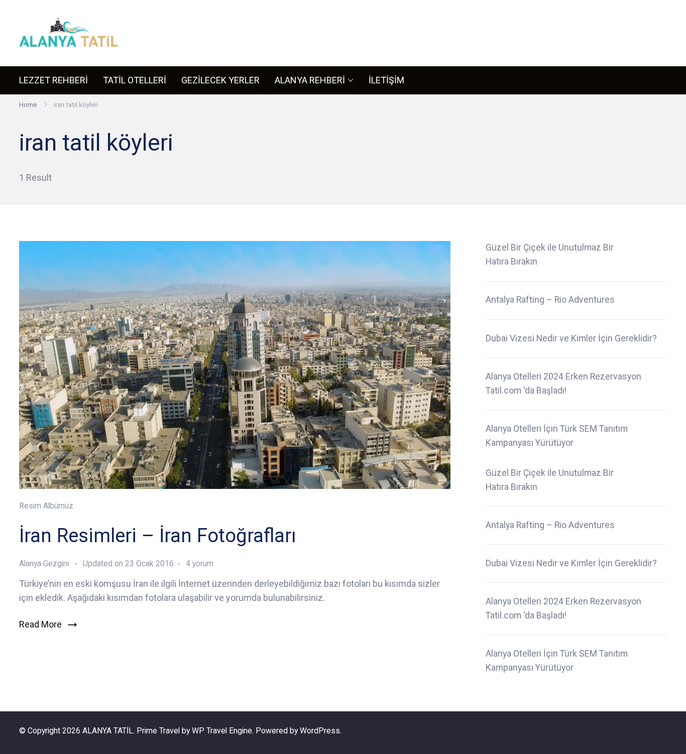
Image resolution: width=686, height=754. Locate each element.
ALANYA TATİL (107, 730)
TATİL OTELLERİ (134, 80)
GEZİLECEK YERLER (220, 80)
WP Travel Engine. (223, 730)
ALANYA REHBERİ (310, 80)
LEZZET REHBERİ (53, 80)
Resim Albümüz (46, 506)
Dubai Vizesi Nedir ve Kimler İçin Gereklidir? (571, 338)
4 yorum (198, 563)
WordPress (320, 730)
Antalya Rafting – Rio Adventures (550, 300)
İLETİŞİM (386, 80)
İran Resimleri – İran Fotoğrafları (157, 535)
